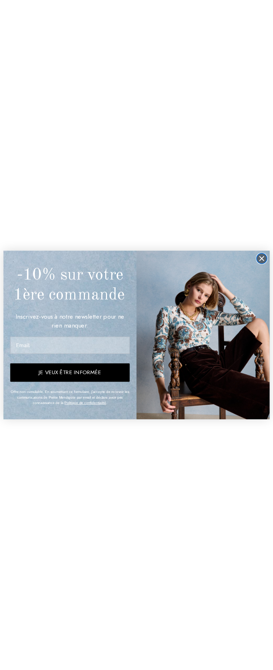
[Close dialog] (262, 259)
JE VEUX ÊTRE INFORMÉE (70, 372)
